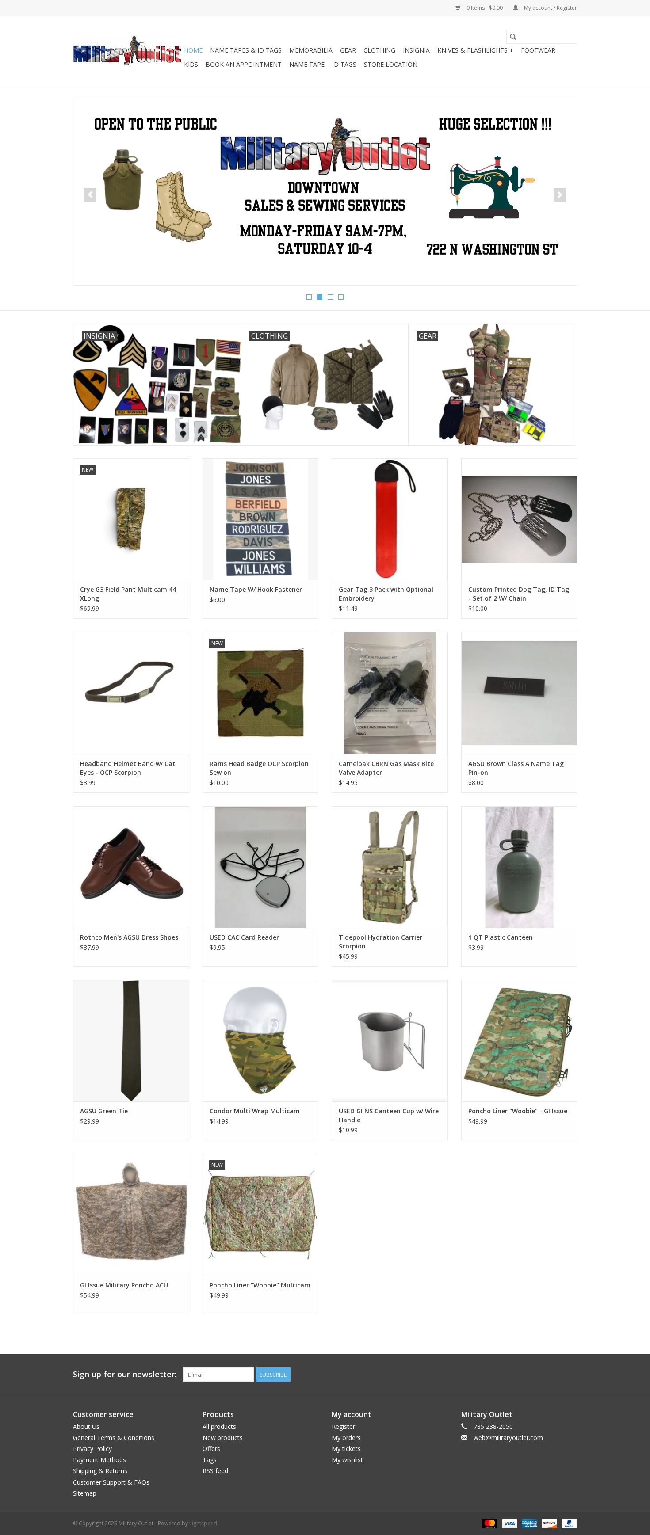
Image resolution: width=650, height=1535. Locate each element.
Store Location (390, 64)
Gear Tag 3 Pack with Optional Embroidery (386, 593)
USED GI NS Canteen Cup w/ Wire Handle (389, 1115)
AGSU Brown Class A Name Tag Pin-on (516, 768)
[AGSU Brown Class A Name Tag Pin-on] (519, 693)
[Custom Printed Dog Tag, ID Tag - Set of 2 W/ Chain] (519, 519)
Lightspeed (203, 1523)
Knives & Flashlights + (475, 50)
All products (219, 1426)
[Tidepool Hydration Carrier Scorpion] (390, 867)
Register (343, 1426)
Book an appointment (244, 64)
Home (193, 50)
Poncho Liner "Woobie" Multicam (260, 1285)
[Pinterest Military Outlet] (570, 1374)
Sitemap (84, 1493)
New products (223, 1437)
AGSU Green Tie (104, 1111)
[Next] (560, 195)
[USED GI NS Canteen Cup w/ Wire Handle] (390, 1040)
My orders (346, 1437)
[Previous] (90, 195)
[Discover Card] (548, 1523)
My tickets (346, 1448)
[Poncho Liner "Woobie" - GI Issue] (519, 1040)
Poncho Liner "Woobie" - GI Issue (517, 1111)
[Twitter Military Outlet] (554, 1374)
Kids (191, 64)
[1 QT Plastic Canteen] (519, 867)
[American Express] (529, 1523)
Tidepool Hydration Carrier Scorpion (380, 941)
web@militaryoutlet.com (508, 1437)
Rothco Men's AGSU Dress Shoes (129, 937)
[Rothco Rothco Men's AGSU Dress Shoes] (131, 867)
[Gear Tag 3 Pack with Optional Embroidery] (390, 519)
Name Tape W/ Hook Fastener (256, 589)
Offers (211, 1448)
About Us (86, 1426)
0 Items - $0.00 (484, 7)
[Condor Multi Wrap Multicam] (261, 1040)
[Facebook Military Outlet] (538, 1374)
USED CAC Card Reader (244, 937)
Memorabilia (311, 50)
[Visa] (509, 1523)
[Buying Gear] (325, 187)
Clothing (379, 50)
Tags (210, 1459)
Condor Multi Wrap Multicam (255, 1111)
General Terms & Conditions (113, 1437)
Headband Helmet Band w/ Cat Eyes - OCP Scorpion (128, 768)
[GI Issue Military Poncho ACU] (131, 1214)
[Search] (513, 37)
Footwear (538, 50)
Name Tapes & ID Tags (246, 50)
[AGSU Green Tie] (131, 1040)
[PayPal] (567, 1523)
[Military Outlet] (127, 50)
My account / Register (550, 7)
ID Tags (344, 64)
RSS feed (215, 1470)
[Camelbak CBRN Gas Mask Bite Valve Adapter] (390, 693)
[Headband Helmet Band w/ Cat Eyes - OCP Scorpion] (131, 693)
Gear (348, 50)
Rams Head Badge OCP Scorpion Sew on (259, 768)
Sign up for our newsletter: (124, 1374)
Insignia (416, 50)
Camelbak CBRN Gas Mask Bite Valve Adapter (386, 768)
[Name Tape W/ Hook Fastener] (261, 519)
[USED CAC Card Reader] (261, 867)
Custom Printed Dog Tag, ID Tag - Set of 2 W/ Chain (518, 593)
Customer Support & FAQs (111, 1482)
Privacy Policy (92, 1448)
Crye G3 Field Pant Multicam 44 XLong (128, 593)
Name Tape (307, 64)
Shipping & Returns (100, 1470)
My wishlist (347, 1459)
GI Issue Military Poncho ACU (124, 1285)
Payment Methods (99, 1459)
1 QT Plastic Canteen (500, 937)
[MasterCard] (489, 1523)
